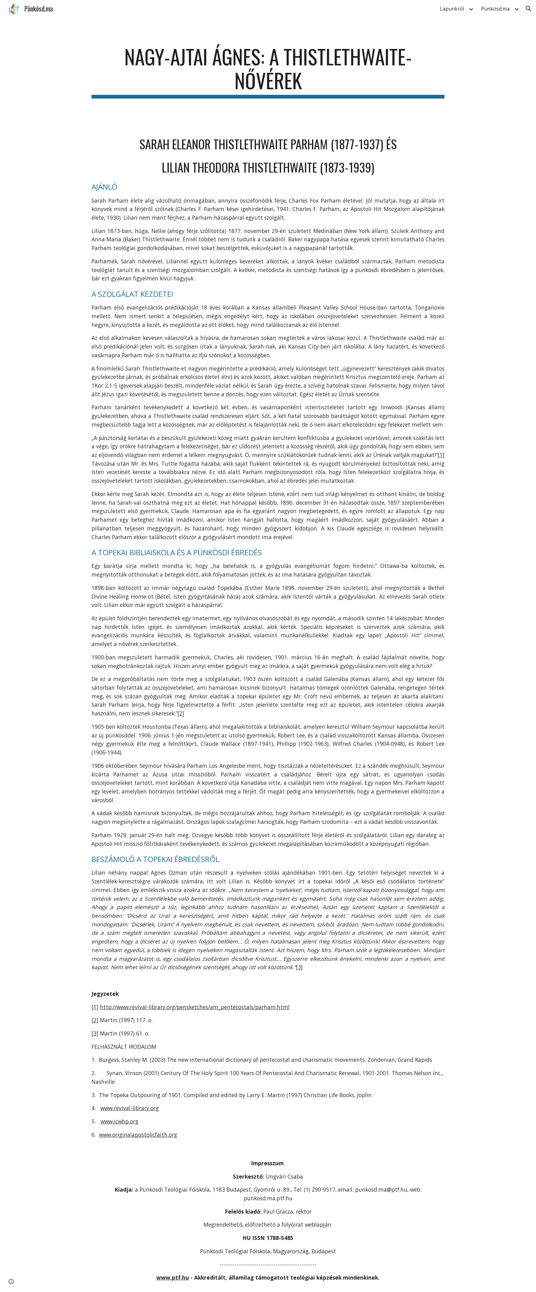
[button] (528, 8)
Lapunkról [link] (452, 8)
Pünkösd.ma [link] (495, 8)
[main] (268, 71)
